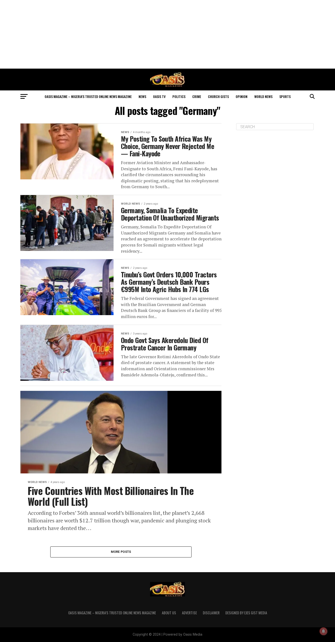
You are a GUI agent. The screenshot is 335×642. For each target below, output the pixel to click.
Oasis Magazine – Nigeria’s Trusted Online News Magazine (88, 96)
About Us (169, 612)
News (142, 96)
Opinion (241, 96)
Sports (285, 96)
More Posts (121, 552)
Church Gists (218, 96)
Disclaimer (211, 612)
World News (263, 96)
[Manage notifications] (323, 631)
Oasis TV (159, 96)
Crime (196, 96)
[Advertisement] (167, 34)
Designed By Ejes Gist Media (246, 612)
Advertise (189, 612)
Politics (178, 96)
